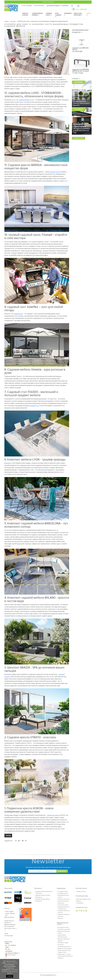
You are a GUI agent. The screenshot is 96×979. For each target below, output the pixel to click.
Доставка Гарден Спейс (84, 899)
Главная (6, 21)
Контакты (65, 6)
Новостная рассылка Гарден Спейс (64, 951)
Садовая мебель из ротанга (64, 912)
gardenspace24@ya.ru (54, 6)
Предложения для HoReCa (63, 896)
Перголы (60, 918)
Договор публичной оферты (64, 940)
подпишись (62, 871)
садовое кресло (55, 172)
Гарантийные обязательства (62, 936)
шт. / (81, 9)
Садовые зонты (49, 14)
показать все (78, 138)
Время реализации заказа (63, 932)
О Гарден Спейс (63, 892)
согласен (9, 976)
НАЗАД (8, 835)
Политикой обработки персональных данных (10, 971)
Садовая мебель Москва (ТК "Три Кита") (44, 892)
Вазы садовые (58, 14)
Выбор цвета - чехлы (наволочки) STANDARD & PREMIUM (65, 956)
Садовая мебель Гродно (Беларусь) (42, 896)
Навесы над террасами (78, 14)
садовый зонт (18, 314)
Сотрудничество (63, 893)
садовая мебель (24, 100)
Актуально (13, 21)
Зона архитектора (63, 901)
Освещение (68, 13)
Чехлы (88, 13)
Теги (59, 905)
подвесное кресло (53, 815)
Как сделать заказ (63, 927)
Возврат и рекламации (65, 948)
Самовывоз (80, 903)
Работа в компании (63, 899)
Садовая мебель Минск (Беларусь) (42, 900)
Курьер (79, 901)
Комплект (7, 463)
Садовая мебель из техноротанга (64, 908)
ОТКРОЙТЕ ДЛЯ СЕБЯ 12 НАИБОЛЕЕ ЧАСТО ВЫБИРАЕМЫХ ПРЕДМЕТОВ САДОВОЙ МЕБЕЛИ (42, 21)
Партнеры (61, 903)
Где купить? (38, 888)
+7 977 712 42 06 (48, 2)
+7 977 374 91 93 (39, 6)
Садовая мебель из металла (64, 915)
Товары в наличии (25, 14)
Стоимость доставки (64, 929)
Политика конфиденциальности (64, 946)
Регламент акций (63, 943)
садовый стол (34, 405)
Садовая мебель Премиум (37, 14)
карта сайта (64, 905)
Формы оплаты (81, 892)
